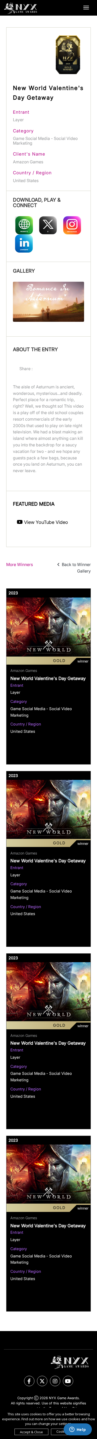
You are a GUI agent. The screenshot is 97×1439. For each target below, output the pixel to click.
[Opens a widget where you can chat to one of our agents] (77, 1429)
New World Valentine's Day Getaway (48, 678)
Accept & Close (31, 1432)
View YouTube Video (45, 522)
